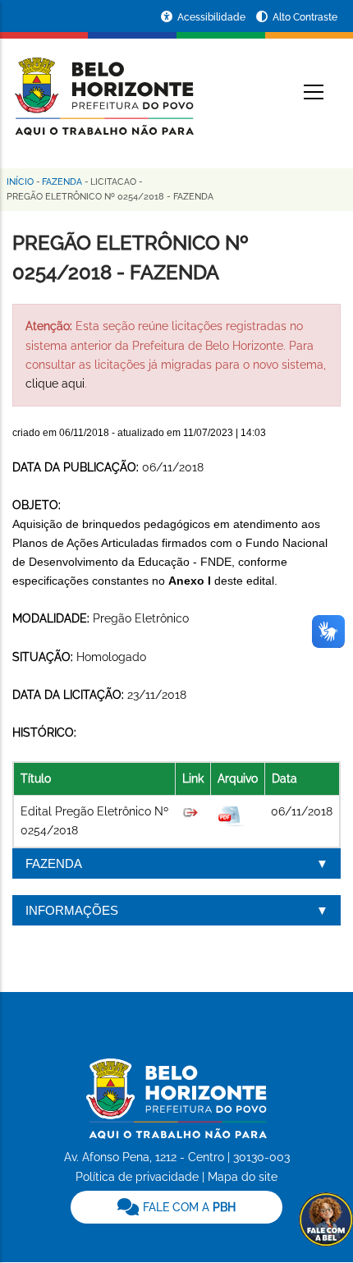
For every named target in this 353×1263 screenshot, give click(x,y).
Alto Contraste (305, 17)
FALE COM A (188, 1207)
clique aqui (55, 383)
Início (20, 182)
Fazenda (62, 182)
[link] (176, 1207)
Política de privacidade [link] (137, 1176)
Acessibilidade (212, 17)
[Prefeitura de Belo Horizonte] (103, 86)
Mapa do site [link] (242, 1176)
